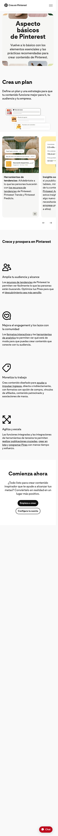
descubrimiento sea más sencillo (23, 292)
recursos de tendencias (20, 282)
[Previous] (43, 222)
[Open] (35, 214)
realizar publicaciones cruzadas (19, 441)
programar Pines (18, 444)
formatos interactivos (19, 334)
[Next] (51, 222)
